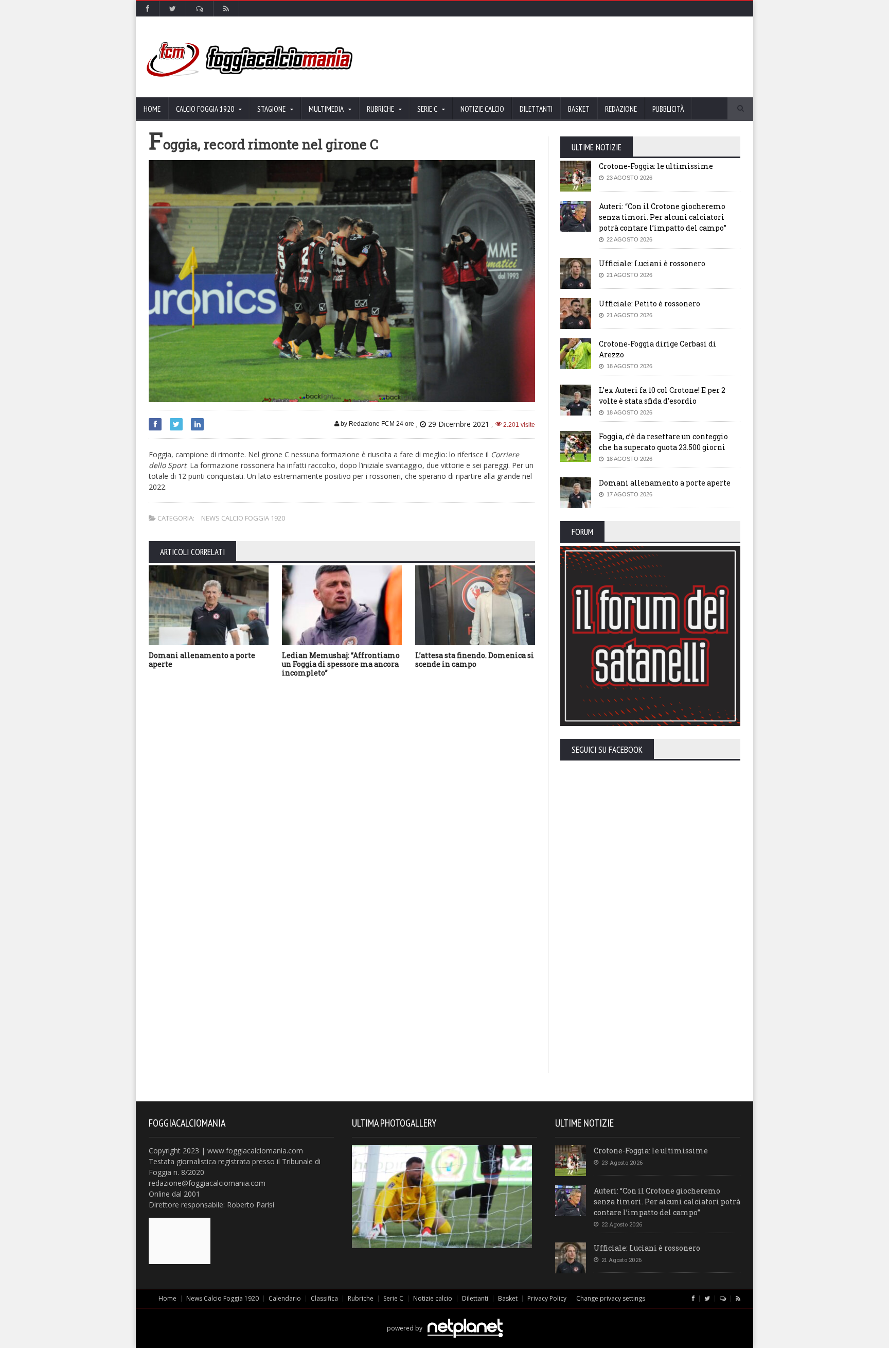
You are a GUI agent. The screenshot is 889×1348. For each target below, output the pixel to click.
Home (152, 109)
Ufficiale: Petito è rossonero (649, 303)
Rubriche (361, 1298)
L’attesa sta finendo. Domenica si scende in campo (474, 659)
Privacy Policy (546, 1298)
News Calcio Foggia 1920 (243, 518)
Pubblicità (668, 109)
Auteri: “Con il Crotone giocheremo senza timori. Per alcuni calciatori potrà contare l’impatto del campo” (662, 217)
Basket (579, 109)
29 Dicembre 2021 (458, 424)
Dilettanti (536, 109)
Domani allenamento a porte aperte (202, 659)
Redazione (621, 109)
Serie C (393, 1298)
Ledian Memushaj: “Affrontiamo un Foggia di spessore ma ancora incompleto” (341, 664)
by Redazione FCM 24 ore (376, 423)
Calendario (285, 1298)
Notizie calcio (482, 109)
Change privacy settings (610, 1298)
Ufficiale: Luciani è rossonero (652, 263)
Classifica (324, 1298)
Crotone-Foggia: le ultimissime (656, 166)
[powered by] (445, 1316)
